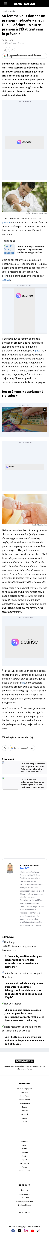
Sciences (24, 1152)
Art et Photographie (24, 1088)
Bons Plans (24, 1096)
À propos (24, 1190)
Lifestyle (24, 1141)
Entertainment (24, 1099)
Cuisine (24, 1107)
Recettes (24, 1110)
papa (38, 350)
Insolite (12, 11)
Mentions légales (24, 1205)
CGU (24, 1208)
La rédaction (24, 1197)
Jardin (24, 1121)
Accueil (4, 11)
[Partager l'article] (4, 49)
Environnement (24, 1103)
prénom (6, 222)
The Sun (6, 280)
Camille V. (9, 40)
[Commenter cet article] (11, 49)
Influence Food (24, 1212)
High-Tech (24, 1114)
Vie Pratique (24, 1163)
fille (23, 683)
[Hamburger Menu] (5, 3)
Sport (24, 1160)
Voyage (24, 1167)
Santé (24, 1149)
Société (24, 1156)
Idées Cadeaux (24, 1170)
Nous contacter (24, 1194)
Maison (24, 1145)
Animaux (24, 1092)
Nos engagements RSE (24, 1201)
